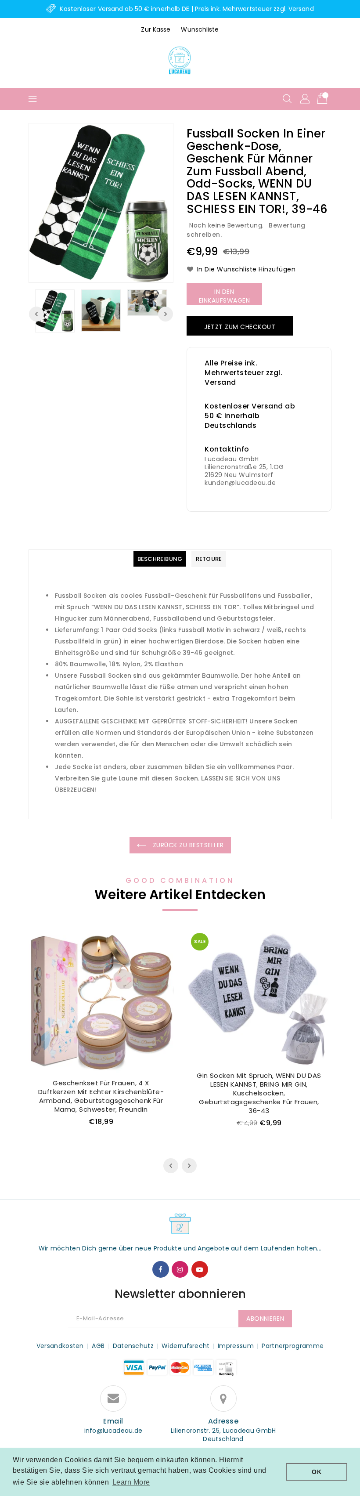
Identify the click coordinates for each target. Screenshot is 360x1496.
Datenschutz (133, 1345)
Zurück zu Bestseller (187, 845)
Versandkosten (60, 1345)
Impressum (236, 1345)
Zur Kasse (155, 29)
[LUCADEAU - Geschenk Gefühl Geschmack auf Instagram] (180, 1269)
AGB (98, 1345)
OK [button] (316, 1471)
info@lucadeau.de (113, 1431)
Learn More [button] (131, 1482)
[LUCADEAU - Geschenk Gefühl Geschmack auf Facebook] (160, 1269)
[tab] (160, 559)
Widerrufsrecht (185, 1345)
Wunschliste (200, 29)
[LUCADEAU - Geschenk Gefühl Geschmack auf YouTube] (199, 1269)
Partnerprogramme (293, 1345)
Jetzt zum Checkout (239, 326)
